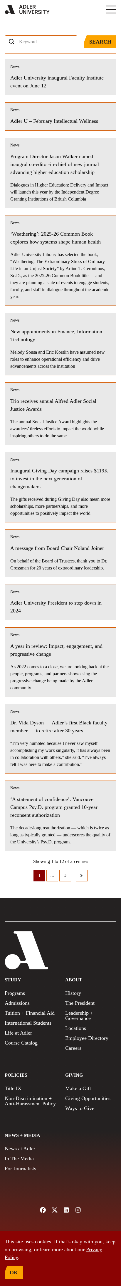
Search (100, 42)
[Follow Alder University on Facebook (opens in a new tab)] (42, 1209)
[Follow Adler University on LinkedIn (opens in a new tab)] (66, 1209)
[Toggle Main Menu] (111, 9)
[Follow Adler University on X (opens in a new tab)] (54, 1209)
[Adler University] (27, 9)
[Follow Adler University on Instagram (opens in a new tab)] (78, 1209)
